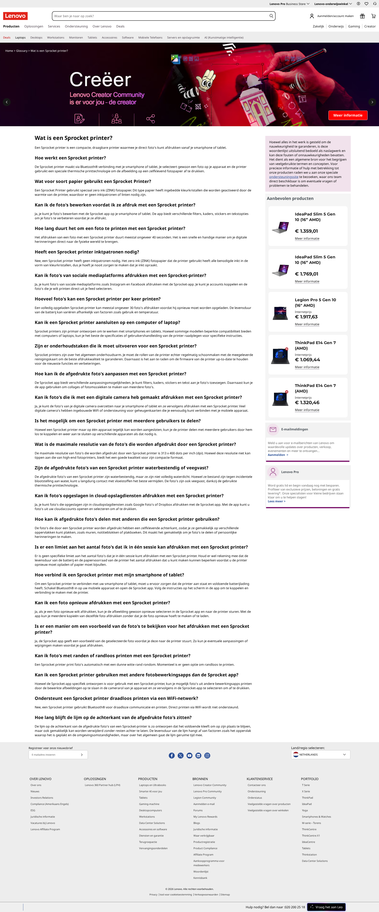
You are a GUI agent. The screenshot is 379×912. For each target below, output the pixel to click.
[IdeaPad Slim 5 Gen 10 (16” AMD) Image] (280, 228)
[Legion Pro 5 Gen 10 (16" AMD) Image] (280, 313)
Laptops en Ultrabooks (152, 785)
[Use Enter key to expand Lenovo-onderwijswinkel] (350, 3)
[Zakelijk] (325, 26)
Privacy (153, 894)
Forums (198, 810)
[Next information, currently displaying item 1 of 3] (372, 102)
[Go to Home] (15, 16)
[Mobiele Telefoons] (164, 37)
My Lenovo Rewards (205, 816)
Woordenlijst (200, 871)
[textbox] (321, 754)
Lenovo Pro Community (207, 791)
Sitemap (225, 894)
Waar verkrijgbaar (203, 835)
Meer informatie (307, 238)
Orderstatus (255, 797)
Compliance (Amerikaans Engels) (50, 804)
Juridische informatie (43, 816)
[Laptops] (27, 37)
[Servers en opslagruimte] (201, 37)
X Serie (306, 791)
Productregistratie (204, 842)
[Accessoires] (119, 37)
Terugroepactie (148, 842)
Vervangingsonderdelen (153, 848)
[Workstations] (66, 37)
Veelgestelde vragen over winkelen (268, 810)
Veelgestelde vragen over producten (269, 804)
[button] (358, 3)
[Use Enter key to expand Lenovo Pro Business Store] (308, 3)
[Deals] (12, 37)
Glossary (21, 51)
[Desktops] (44, 37)
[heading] (318, 216)
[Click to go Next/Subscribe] (81, 754)
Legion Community (204, 797)
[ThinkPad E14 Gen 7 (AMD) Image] (280, 356)
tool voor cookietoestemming (176, 894)
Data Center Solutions (152, 823)
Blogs (196, 823)
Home (9, 51)
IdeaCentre (308, 842)
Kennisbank (200, 878)
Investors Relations (42, 797)
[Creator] (377, 26)
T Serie (306, 785)
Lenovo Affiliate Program (45, 829)
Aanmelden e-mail (204, 804)
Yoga (305, 810)
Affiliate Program (203, 854)
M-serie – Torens (311, 823)
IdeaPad (307, 804)
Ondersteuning (257, 791)
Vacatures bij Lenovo (43, 823)
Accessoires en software (153, 829)
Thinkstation (309, 854)
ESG (33, 810)
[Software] (135, 37)
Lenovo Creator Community (209, 785)
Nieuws (35, 791)
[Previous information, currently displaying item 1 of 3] (7, 102)
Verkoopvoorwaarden (206, 894)
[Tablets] (99, 37)
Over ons (36, 785)
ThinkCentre (309, 829)
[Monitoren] (84, 37)
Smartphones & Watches (316, 816)
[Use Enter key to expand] (356, 16)
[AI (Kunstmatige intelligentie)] (245, 37)
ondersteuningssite (283, 177)
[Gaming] (361, 26)
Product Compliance (205, 848)
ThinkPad (307, 797)
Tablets (143, 797)
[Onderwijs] (345, 26)
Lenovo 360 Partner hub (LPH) (102, 785)
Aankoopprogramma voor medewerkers (208, 863)
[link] (374, 5)
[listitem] (308, 226)
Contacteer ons (257, 785)
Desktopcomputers (150, 810)
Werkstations (147, 816)
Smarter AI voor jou (150, 791)
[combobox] (159, 16)
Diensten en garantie (151, 835)
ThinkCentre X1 (311, 835)
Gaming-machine (149, 804)
